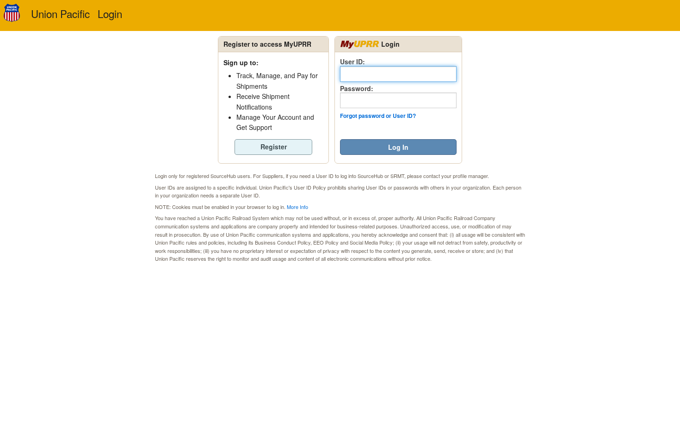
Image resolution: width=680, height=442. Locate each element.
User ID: (352, 61)
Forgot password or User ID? (378, 115)
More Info (297, 206)
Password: (356, 88)
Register (273, 146)
